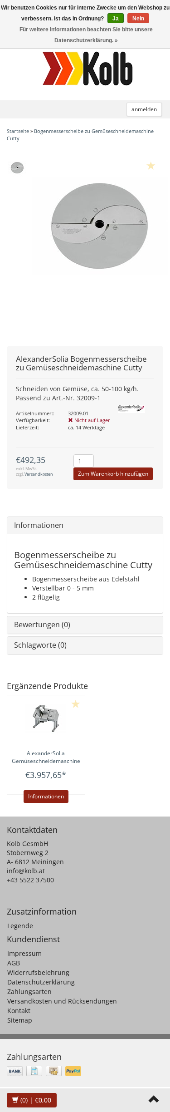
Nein (138, 18)
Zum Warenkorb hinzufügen (113, 473)
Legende (20, 925)
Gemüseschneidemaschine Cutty (46, 760)
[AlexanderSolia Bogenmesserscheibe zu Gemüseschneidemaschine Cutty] (17, 167)
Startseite (18, 131)
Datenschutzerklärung (41, 982)
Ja (115, 18)
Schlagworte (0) (40, 645)
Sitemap (19, 1020)
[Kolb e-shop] (87, 68)
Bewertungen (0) (42, 625)
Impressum (24, 953)
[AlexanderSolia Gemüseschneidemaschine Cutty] (46, 718)
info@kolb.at (26, 870)
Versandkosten (38, 474)
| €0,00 (35, 1100)
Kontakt (18, 1010)
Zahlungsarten (29, 991)
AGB (13, 963)
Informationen (38, 525)
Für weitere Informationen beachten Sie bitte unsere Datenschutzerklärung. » (86, 35)
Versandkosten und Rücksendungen (62, 1001)
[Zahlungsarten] (45, 1071)
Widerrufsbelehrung (38, 972)
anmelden (144, 109)
